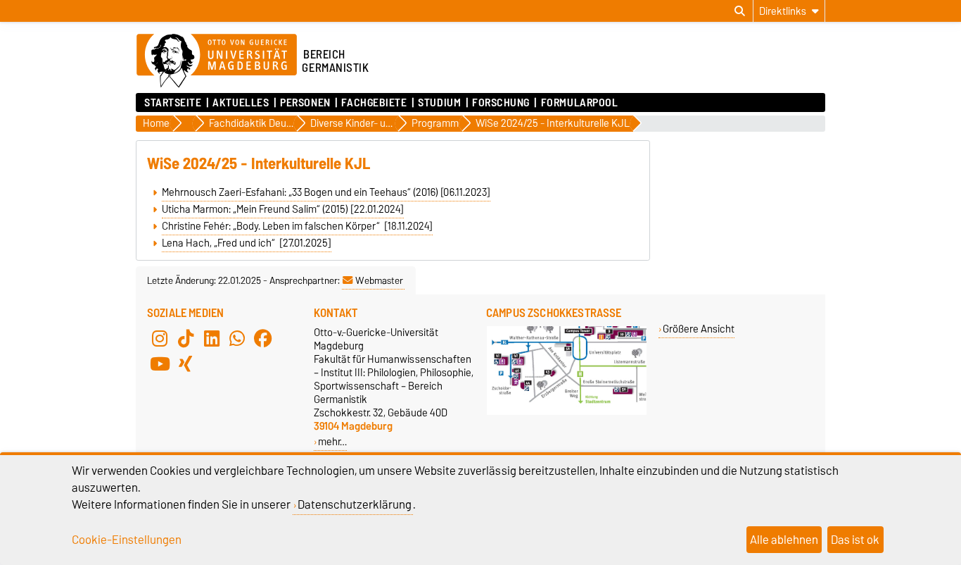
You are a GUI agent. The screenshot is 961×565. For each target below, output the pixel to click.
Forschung (501, 102)
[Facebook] (263, 338)
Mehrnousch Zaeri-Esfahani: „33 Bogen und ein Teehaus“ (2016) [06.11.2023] (326, 192)
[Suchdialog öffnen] (740, 11)
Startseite (173, 102)
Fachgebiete (374, 102)
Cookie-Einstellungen (127, 540)
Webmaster (379, 280)
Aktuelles (240, 102)
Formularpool (579, 102)
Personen (305, 102)
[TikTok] (185, 338)
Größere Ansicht (698, 328)
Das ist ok (855, 540)
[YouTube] (159, 363)
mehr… (332, 441)
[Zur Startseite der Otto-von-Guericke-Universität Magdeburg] (217, 61)
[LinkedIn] (211, 338)
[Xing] (185, 363)
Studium (439, 102)
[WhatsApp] (237, 338)
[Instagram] (159, 338)
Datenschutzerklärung (355, 504)
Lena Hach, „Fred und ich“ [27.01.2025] (246, 243)
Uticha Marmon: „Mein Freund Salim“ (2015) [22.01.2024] (283, 209)
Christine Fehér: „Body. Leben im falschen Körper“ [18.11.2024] (297, 226)
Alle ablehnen (784, 540)
